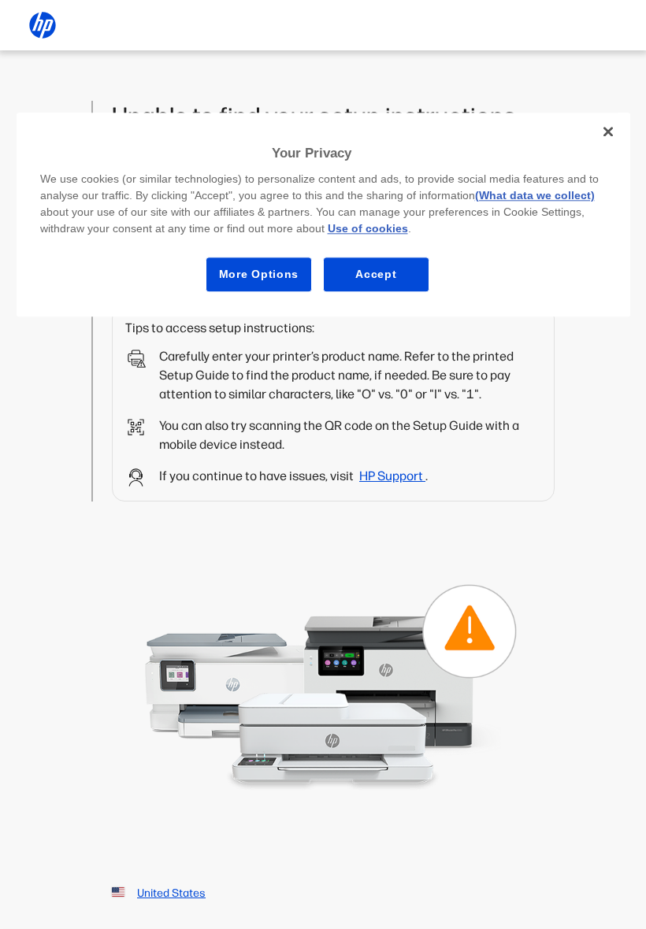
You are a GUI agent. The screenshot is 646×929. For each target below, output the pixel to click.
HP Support (392, 475)
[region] (323, 214)
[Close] (608, 131)
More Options (259, 274)
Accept (375, 274)
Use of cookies (368, 228)
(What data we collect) (535, 195)
